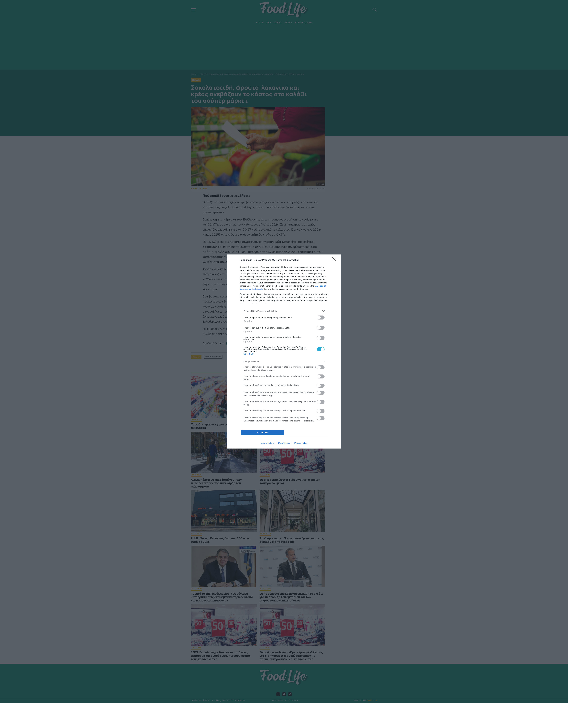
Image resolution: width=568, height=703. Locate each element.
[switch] (321, 318)
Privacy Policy (300, 443)
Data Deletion (267, 443)
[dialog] (284, 351)
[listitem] (284, 311)
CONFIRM (262, 432)
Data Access (284, 443)
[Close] (335, 260)
